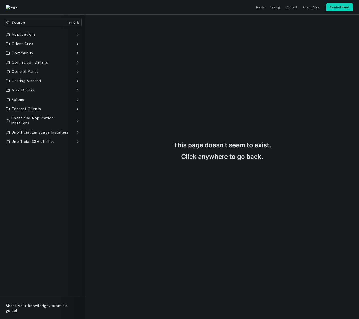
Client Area (311, 7)
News (260, 7)
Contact (291, 7)
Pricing (275, 7)
